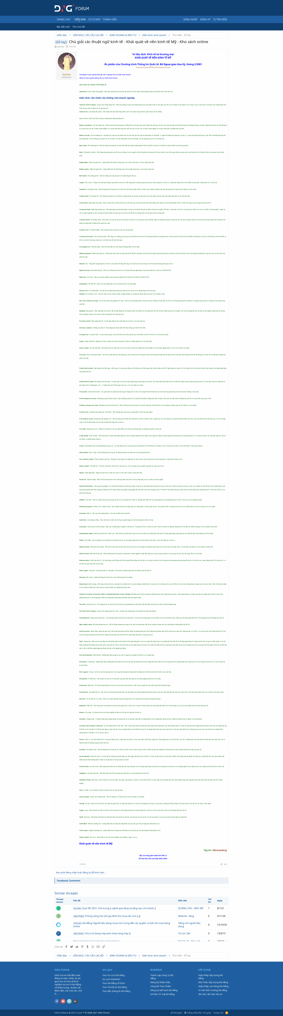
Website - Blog (186, 916)
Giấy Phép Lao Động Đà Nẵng (213, 986)
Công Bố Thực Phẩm (160, 986)
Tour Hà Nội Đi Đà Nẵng (114, 987)
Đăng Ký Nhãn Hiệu (160, 982)
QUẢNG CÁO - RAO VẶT (191, 908)
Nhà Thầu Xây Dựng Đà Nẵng (213, 982)
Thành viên (110, 19)
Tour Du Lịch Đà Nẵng (113, 975)
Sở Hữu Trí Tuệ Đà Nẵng (162, 994)
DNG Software (61, 1012)
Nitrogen (177, 1012)
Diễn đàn (80, 19)
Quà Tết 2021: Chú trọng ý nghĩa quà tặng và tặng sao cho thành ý (115, 908)
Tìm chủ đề (79, 26)
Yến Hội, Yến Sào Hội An (210, 994)
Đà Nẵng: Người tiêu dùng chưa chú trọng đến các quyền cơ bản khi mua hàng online (121, 924)
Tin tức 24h (184, 933)
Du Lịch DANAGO (111, 979)
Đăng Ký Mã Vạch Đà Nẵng (164, 990)
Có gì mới (94, 19)
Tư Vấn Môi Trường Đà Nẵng (212, 990)
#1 (225, 864)
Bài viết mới (63, 26)
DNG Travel (76, 1012)
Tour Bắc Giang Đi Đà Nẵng (116, 991)
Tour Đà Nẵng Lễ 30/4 (113, 983)
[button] (79, 21)
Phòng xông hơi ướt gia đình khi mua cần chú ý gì (107, 916)
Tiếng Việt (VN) (193, 1012)
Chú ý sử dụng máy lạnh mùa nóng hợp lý (102, 933)
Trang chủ (63, 19)
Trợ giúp (207, 1012)
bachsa (60, 46)
